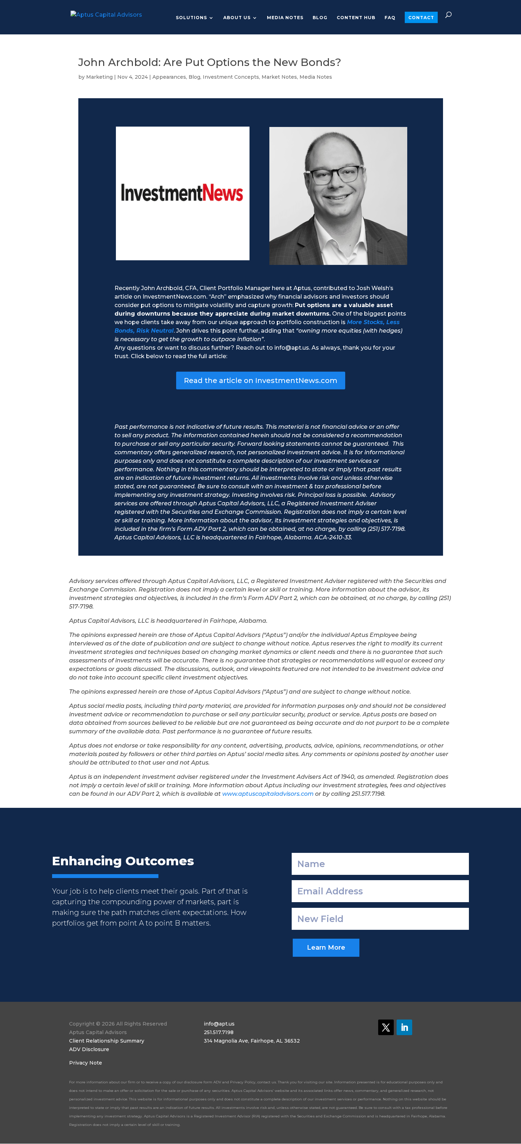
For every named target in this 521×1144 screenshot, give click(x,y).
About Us (237, 17)
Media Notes (285, 17)
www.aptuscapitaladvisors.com (268, 793)
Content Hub (356, 17)
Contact (421, 17)
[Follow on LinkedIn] (404, 1027)
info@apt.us (219, 1024)
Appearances (169, 77)
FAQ (390, 17)
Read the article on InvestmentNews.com (260, 380)
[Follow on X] (386, 1027)
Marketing (99, 77)
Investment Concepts (231, 77)
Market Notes (279, 77)
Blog (320, 17)
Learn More (326, 947)
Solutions (191, 17)
